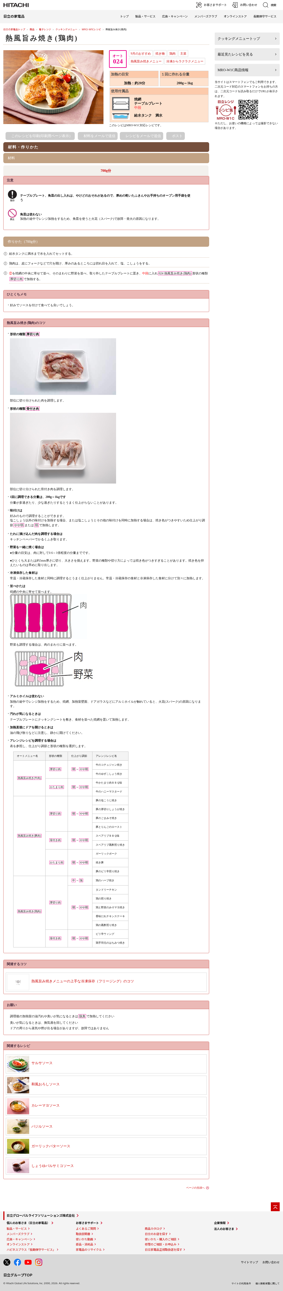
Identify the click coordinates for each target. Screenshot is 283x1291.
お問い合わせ (271, 1262)
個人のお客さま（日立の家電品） (28, 1223)
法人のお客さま (224, 1229)
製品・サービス (17, 1228)
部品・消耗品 (84, 1244)
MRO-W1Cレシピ (91, 29)
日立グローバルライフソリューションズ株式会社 (41, 1216)
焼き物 (160, 53)
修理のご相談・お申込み (160, 1244)
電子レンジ (45, 29)
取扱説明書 (83, 1234)
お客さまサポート (87, 1223)
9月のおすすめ (141, 53)
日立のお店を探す (156, 1234)
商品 (32, 29)
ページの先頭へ (195, 1187)
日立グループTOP (17, 1275)
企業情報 (220, 1223)
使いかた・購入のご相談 (160, 1239)
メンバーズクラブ (205, 16)
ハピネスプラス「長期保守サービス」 (31, 1249)
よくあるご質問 (86, 1228)
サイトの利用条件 (241, 1283)
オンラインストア (235, 16)
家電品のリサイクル (89, 1249)
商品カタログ (153, 1228)
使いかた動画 (84, 1239)
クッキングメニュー (66, 29)
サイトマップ (249, 1262)
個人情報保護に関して (267, 1283)
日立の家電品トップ (14, 29)
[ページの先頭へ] (275, 1206)
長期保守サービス (264, 16)
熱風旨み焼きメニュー (146, 61)
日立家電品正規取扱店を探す (163, 1249)
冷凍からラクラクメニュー (184, 61)
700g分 (106, 170)
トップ (124, 16)
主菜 (183, 53)
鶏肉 (172, 53)
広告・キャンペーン (19, 1239)
